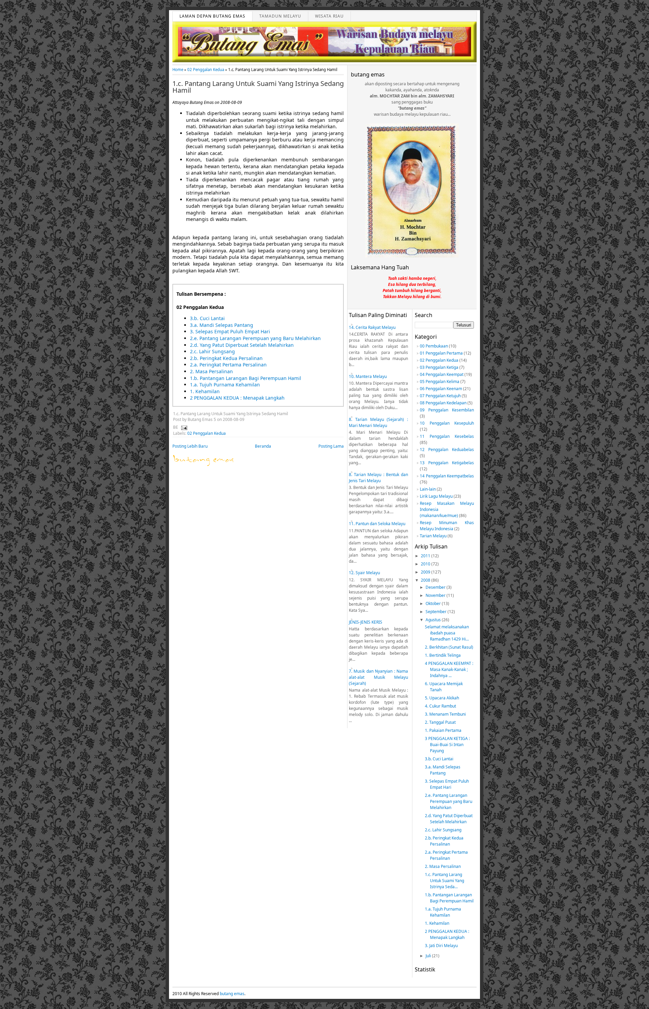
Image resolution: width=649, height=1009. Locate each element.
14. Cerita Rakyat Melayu (372, 327)
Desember (436, 587)
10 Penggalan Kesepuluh (447, 423)
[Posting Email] (183, 427)
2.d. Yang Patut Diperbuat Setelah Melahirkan (242, 345)
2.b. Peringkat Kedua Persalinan (226, 358)
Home (177, 69)
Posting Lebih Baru (190, 446)
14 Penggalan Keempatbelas (447, 476)
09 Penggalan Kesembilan (447, 410)
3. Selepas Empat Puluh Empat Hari (230, 331)
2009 (426, 572)
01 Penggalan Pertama (441, 353)
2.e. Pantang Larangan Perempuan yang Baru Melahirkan (255, 338)
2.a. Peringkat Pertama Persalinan (228, 364)
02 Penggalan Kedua (205, 69)
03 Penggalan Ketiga (439, 367)
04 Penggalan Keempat (441, 374)
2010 (426, 564)
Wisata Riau (329, 16)
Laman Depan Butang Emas (212, 16)
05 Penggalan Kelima (439, 381)
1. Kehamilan (205, 391)
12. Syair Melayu (364, 573)
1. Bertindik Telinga (443, 655)
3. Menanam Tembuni (445, 714)
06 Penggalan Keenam (441, 388)
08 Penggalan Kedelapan (443, 403)
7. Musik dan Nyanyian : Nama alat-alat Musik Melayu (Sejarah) (378, 677)
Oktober (434, 603)
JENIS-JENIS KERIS (365, 622)
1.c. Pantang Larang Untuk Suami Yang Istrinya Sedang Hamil (258, 87)
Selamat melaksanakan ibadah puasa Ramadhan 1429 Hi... (447, 633)
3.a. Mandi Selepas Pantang (221, 325)
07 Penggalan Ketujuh (440, 396)
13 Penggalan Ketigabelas (447, 463)
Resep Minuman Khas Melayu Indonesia (447, 526)
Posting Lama (331, 446)
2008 (426, 580)
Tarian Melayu (433, 536)
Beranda (263, 446)
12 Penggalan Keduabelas (447, 449)
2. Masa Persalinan (211, 371)
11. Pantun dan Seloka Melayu (377, 523)
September (437, 611)
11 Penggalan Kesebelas (447, 436)
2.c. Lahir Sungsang (212, 351)
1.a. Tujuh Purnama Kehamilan (225, 384)
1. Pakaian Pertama (443, 730)
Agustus (434, 620)
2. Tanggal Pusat (440, 722)
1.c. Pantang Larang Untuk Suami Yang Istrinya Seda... (444, 881)
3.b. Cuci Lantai (207, 318)
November (436, 595)
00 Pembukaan (434, 346)
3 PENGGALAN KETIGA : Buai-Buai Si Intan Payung (447, 745)
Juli (429, 956)
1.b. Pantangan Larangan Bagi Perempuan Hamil (245, 378)
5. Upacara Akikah (442, 698)
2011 (426, 556)
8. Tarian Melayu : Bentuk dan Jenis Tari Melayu (378, 478)
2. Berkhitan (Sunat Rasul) (449, 647)
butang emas (232, 993)
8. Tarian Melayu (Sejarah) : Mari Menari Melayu (378, 422)
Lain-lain (428, 489)
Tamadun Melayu (280, 16)
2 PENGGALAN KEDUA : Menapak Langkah (237, 398)
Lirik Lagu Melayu (436, 496)
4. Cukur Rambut (440, 706)
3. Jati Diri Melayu (441, 945)
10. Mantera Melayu (368, 376)
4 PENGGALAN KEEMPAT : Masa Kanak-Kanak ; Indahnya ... (449, 669)
